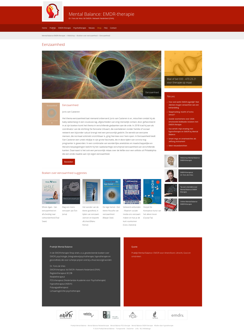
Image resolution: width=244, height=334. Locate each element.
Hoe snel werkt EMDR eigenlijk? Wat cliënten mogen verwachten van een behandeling (184, 105)
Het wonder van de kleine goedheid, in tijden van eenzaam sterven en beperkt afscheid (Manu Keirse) (90, 216)
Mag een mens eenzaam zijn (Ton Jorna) (69, 210)
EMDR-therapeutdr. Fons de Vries (186, 173)
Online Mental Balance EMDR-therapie (188, 202)
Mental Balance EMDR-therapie (53, 35)
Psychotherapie (79, 28)
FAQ (106, 28)
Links (137, 329)
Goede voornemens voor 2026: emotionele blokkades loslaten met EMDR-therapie (183, 122)
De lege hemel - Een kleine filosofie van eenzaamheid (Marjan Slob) (111, 212)
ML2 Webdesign (145, 329)
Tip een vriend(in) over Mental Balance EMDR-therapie (188, 189)
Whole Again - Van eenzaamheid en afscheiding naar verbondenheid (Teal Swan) (50, 214)
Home (44, 28)
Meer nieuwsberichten (178, 145)
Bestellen (68, 161)
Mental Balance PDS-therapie (120, 325)
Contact (113, 28)
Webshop (71, 35)
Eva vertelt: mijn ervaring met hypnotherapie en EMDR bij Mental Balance (183, 132)
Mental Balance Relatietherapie (98, 325)
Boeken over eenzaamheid (87, 35)
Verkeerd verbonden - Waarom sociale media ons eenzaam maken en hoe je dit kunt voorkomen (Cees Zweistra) (132, 216)
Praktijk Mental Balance (78, 325)
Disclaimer (130, 329)
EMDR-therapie (64, 28)
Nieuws (92, 28)
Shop (99, 28)
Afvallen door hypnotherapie (163, 325)
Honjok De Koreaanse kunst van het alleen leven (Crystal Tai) (152, 212)
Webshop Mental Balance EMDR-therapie (190, 159)
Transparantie (120, 329)
